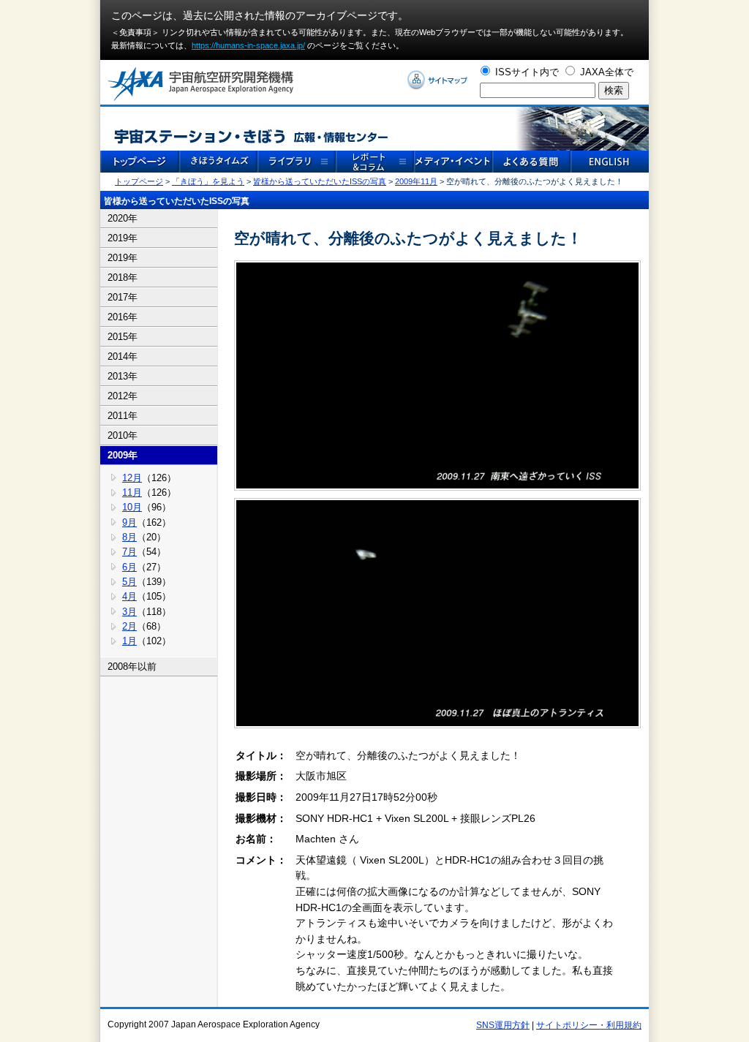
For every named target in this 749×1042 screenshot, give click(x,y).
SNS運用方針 (503, 1025)
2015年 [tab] (123, 336)
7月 (129, 551)
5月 (129, 581)
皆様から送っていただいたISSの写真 (319, 181)
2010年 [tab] (123, 435)
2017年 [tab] (123, 297)
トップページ (139, 181)
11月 (132, 492)
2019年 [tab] (123, 238)
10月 (132, 507)
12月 (132, 477)
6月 (129, 567)
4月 (129, 596)
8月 (129, 537)
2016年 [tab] (123, 317)
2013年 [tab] (123, 376)
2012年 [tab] (123, 395)
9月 (129, 522)
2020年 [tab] (123, 218)
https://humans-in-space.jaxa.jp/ (248, 45)
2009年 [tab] (123, 455)
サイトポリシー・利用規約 (588, 1025)
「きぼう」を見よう (208, 181)
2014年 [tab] (123, 356)
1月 (129, 640)
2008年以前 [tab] (132, 666)
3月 (129, 611)
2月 (129, 626)
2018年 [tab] (123, 277)
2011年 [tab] (123, 415)
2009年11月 (416, 181)
